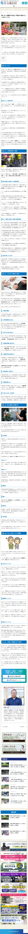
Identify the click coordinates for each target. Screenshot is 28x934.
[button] (14, 6)
